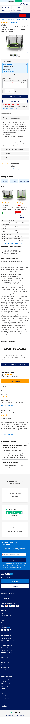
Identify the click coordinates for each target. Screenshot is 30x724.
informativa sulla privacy (9, 565)
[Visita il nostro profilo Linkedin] (8, 630)
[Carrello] (26, 4)
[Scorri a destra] (28, 15)
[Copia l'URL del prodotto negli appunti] (27, 26)
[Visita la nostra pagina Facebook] (5, 630)
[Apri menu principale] (2, 4)
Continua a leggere (16, 169)
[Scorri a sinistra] (1, 15)
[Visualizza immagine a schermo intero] (27, 52)
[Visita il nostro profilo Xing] (10, 630)
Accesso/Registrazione (9, 71)
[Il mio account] (23, 4)
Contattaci (15, 581)
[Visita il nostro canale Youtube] (2, 630)
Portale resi (15, 586)
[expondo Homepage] (3, 19)
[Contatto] (20, 4)
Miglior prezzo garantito (10, 108)
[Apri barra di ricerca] (17, 4)
